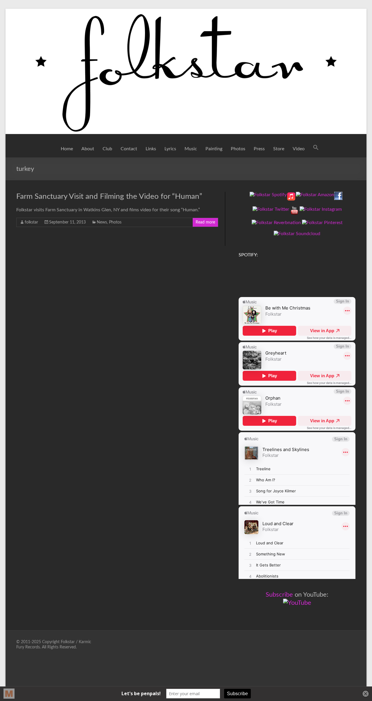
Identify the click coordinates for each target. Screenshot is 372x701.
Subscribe (279, 594)
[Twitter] (271, 209)
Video (299, 148)
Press (259, 148)
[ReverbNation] (276, 222)
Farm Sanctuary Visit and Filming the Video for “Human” (109, 196)
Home (67, 148)
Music (191, 148)
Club (107, 148)
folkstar (31, 222)
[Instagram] (321, 209)
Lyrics (170, 148)
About (87, 148)
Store (278, 148)
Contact (129, 148)
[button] (316, 148)
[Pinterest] (322, 222)
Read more (205, 222)
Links (151, 148)
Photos (238, 148)
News (102, 222)
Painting (213, 148)
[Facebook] (338, 194)
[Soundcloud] (297, 233)
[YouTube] (294, 209)
